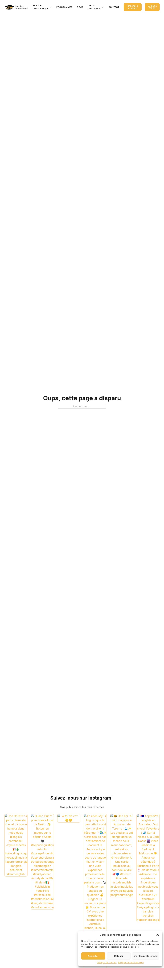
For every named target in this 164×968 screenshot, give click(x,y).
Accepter (93, 955)
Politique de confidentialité (131, 962)
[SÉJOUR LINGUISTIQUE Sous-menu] (51, 7)
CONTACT (113, 7)
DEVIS (80, 7)
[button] (157, 934)
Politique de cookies (107, 962)
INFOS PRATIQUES (94, 7)
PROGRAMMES (64, 7)
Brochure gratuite (132, 7)
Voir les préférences (145, 955)
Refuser (118, 955)
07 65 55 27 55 (152, 7)
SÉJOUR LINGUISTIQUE (41, 7)
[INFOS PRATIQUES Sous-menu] (103, 7)
